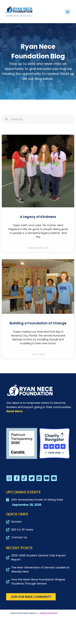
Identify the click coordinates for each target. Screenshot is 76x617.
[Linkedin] (39, 478)
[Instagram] (9, 478)
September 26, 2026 (26, 505)
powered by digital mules (48, 613)
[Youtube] (46, 478)
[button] (67, 12)
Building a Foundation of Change (38, 323)
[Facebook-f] (16, 478)
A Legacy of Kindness (38, 216)
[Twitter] (31, 478)
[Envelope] (54, 478)
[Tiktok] (24, 478)
